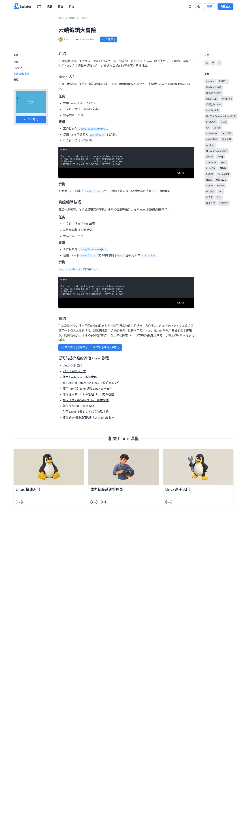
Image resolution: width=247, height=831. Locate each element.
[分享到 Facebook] (213, 62)
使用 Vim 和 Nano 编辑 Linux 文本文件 (87, 389)
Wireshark (211, 162)
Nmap (220, 156)
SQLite (209, 185)
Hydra (223, 162)
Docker (217, 127)
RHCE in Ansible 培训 (216, 150)
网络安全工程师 (214, 93)
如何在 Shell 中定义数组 (78, 406)
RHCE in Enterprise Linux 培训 (221, 116)
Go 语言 (210, 191)
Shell (223, 122)
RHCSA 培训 (212, 110)
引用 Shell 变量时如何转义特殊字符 (86, 412)
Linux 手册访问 (72, 366)
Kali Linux (227, 98)
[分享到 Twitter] (207, 62)
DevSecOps (212, 98)
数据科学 (223, 203)
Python (220, 185)
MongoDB (221, 179)
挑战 (49, 6)
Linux (84, 18)
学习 (38, 6)
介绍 (16, 62)
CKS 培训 (226, 139)
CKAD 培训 (211, 139)
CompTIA (211, 168)
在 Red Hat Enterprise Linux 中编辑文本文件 (91, 383)
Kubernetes (211, 133)
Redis (209, 179)
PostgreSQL (223, 174)
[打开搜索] (190, 6)
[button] (198, 6)
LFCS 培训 (211, 122)
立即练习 (110, 39)
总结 (16, 79)
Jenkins (209, 156)
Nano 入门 (19, 68)
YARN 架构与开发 (74, 371)
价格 (71, 6)
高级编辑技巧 (21, 73)
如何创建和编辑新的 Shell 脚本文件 (86, 400)
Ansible (210, 145)
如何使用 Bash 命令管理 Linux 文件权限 (88, 394)
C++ (219, 197)
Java (220, 191)
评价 (60, 6)
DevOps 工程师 (213, 87)
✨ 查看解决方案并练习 (74, 347)
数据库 (223, 168)
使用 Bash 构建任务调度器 (80, 377)
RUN (179, 173)
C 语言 (209, 197)
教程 (72, 18)
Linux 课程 (128, 439)
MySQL (209, 174)
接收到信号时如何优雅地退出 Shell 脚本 (88, 418)
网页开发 (210, 203)
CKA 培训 (226, 133)
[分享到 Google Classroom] (219, 62)
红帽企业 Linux (213, 104)
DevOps (210, 81)
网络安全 (222, 81)
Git (207, 127)
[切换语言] (198, 6)
